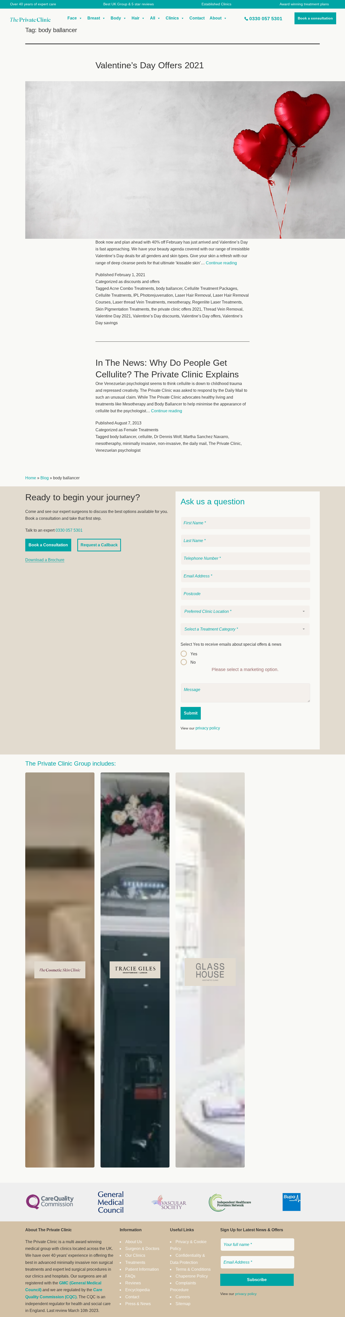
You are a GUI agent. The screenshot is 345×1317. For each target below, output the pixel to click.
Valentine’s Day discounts (156, 316)
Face (72, 18)
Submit (191, 713)
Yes (193, 654)
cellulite (145, 437)
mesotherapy (178, 302)
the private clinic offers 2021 (176, 309)
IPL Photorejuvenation (153, 295)
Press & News (138, 1304)
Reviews (133, 1283)
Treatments (135, 1262)
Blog (44, 478)
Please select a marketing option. (245, 669)
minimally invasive (139, 443)
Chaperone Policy (192, 1276)
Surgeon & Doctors (142, 1248)
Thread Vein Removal (222, 309)
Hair (135, 18)
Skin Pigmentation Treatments (122, 309)
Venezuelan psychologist (117, 450)
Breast (93, 18)
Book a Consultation (48, 545)
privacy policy (207, 728)
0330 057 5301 (265, 18)
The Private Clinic (225, 443)
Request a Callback (99, 545)
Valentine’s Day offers (200, 316)
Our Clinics (135, 1255)
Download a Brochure (44, 560)
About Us (133, 1242)
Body (116, 18)
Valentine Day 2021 (113, 316)
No (193, 662)
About (215, 18)
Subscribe (257, 1280)
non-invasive (169, 443)
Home (30, 478)
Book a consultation (315, 18)
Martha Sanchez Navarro (205, 437)
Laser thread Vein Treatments (139, 302)
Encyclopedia (137, 1290)
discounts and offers (142, 281)
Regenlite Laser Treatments (217, 302)
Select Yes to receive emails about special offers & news (231, 644)
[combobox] (245, 612)
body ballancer (169, 288)
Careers (183, 1297)
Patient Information (142, 1269)
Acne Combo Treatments (132, 288)
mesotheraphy (108, 443)
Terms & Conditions (193, 1269)
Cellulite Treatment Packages (210, 288)
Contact (197, 18)
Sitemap (183, 1304)
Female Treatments (141, 430)
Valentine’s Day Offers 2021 (149, 65)
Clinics (172, 18)
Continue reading (221, 263)
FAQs (130, 1276)
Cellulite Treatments (113, 295)
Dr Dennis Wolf (167, 437)
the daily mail (195, 443)
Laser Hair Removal (193, 295)
